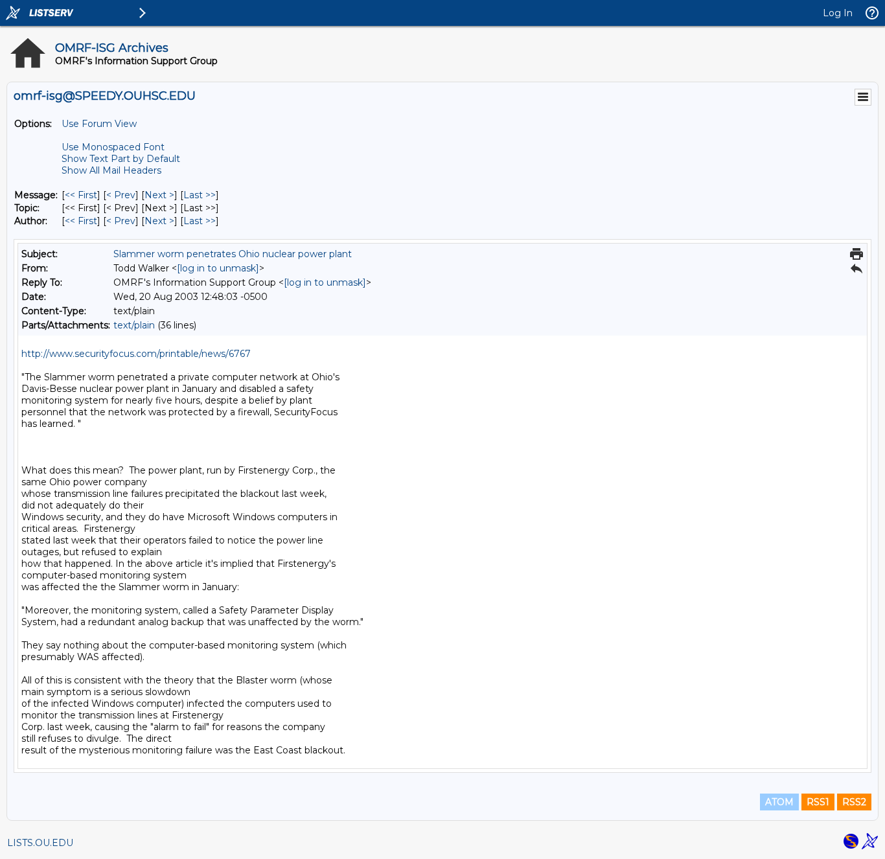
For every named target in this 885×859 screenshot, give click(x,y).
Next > (159, 195)
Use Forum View (99, 124)
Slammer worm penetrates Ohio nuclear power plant (232, 254)
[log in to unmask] (218, 268)
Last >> (199, 195)
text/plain (134, 325)
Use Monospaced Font (113, 147)
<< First (81, 195)
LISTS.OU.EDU (40, 843)
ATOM (779, 802)
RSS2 (854, 802)
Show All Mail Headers (111, 170)
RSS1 (818, 802)
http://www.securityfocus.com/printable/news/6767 (136, 354)
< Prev (120, 195)
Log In (838, 13)
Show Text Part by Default (121, 159)
